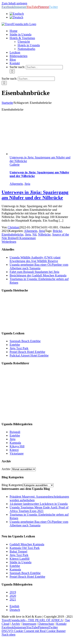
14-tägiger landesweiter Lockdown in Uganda (39, 503)
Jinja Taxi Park (19, 348)
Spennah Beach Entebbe (25, 341)
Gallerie (15, 164)
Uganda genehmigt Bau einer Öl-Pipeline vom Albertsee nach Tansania (39, 266)
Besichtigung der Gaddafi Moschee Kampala (38, 275)
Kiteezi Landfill (19, 558)
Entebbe (15, 344)
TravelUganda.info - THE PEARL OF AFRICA (32, 620)
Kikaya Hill (17, 446)
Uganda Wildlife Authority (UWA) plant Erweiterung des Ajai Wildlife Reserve (35, 259)
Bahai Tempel (18, 551)
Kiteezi (14, 450)
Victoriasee (17, 453)
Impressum (29, 623)
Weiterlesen (9, 241)
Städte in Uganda (20, 562)
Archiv (6, 469)
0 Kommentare (26, 238)
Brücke (57, 231)
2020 (13, 595)
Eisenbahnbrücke (12, 234)
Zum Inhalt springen (14, 3)
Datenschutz (46, 623)
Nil (34, 234)
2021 (13, 599)
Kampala (15, 442)
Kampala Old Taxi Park (25, 548)
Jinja (27, 183)
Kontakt (61, 623)
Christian (13, 227)
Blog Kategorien (12, 485)
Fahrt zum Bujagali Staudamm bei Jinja (34, 271)
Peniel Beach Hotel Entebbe (27, 352)
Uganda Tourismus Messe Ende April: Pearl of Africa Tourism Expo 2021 (39, 509)
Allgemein (16, 183)
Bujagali (15, 432)
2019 (13, 592)
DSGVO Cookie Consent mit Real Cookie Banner (34, 631)
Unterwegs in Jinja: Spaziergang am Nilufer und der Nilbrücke (35, 195)
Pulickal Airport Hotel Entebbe (29, 355)
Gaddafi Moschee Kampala (27, 544)
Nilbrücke (44, 234)
